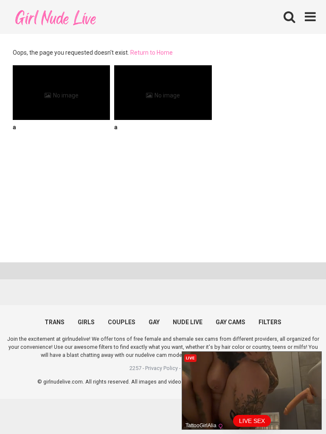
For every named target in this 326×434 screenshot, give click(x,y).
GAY (154, 322)
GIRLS (86, 322)
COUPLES (121, 322)
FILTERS (270, 322)
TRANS (55, 322)
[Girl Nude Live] (55, 17)
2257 (135, 368)
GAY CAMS (230, 322)
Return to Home (151, 52)
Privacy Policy (161, 368)
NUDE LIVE (187, 322)
